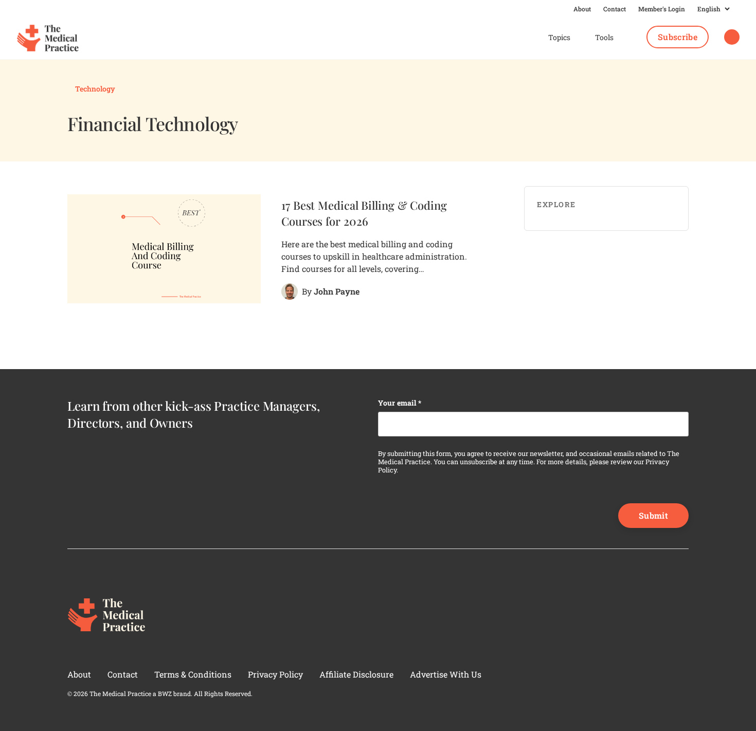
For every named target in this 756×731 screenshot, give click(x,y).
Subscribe (677, 37)
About (582, 9)
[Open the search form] (732, 37)
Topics (559, 37)
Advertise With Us (445, 674)
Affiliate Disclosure (356, 674)
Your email (399, 403)
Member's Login (661, 9)
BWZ (165, 693)
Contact (614, 9)
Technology (94, 88)
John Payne (336, 291)
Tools (604, 37)
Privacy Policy (275, 674)
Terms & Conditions (192, 674)
